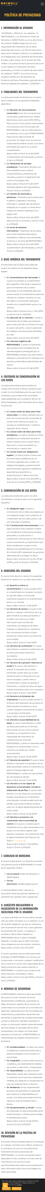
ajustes (19, 1185)
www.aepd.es (18, 840)
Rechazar (16, 1188)
